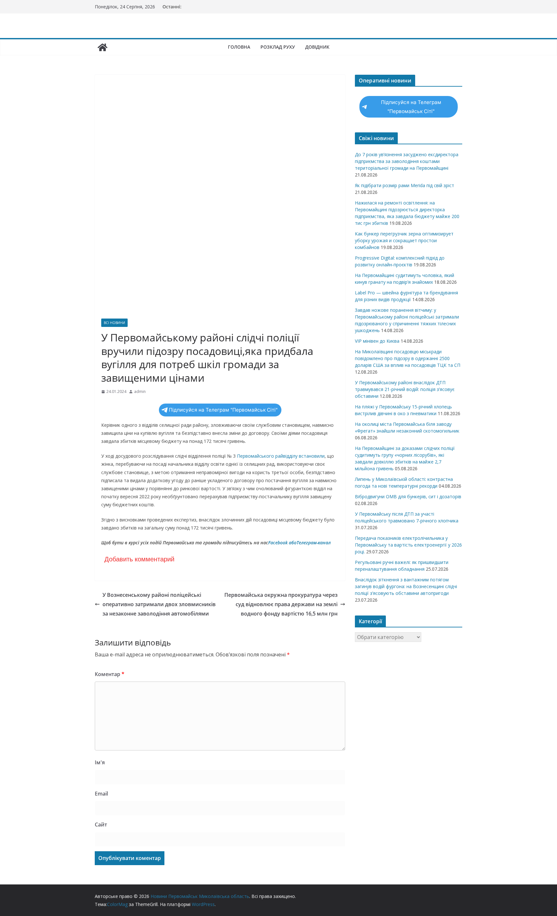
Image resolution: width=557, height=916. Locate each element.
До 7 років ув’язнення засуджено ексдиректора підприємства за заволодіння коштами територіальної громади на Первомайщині (406, 161)
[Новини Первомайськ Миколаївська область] (102, 47)
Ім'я (100, 762)
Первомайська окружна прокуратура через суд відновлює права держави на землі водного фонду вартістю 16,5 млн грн (280, 604)
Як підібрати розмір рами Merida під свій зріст (404, 185)
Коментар (109, 674)
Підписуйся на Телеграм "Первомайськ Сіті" (223, 410)
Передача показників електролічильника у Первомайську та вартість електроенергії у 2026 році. (408, 545)
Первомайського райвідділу (268, 456)
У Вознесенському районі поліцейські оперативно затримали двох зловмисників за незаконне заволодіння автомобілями (159, 604)
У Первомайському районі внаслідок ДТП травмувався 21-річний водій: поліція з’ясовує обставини (404, 389)
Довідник (317, 47)
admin (140, 391)
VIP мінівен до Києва (377, 341)
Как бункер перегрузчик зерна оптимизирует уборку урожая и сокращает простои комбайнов (404, 240)
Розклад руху (277, 47)
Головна (239, 47)
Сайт (101, 824)
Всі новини (114, 322)
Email (101, 793)
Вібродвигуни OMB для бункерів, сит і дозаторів (408, 496)
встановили (312, 456)
